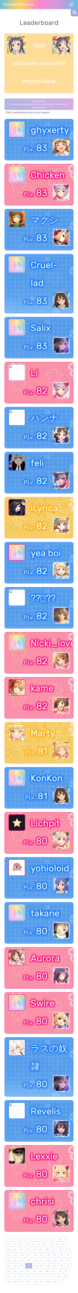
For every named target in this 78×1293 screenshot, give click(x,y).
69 (53, 1271)
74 (21, 1276)
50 (61, 1260)
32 (8, 1255)
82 (8, 1282)
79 (52, 1276)
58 (48, 1265)
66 (34, 1271)
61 (68, 1265)
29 (53, 1249)
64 (21, 1271)
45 (28, 1260)
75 (27, 1276)
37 (41, 1255)
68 (47, 1271)
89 (55, 1282)
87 (41, 1282)
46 (35, 1260)
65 (28, 1271)
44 (21, 1260)
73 (14, 1276)
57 (41, 1265)
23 (15, 1249)
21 (63, 1244)
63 (15, 1271)
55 (28, 1265)
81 (65, 1276)
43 (15, 1260)
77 (40, 1276)
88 (48, 1282)
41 (68, 1255)
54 (21, 1265)
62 (8, 1271)
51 (68, 1260)
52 (8, 1265)
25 (28, 1249)
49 (55, 1260)
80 (58, 1276)
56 (35, 1265)
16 (33, 1244)
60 (61, 1265)
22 (8, 1249)
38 (48, 1255)
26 (34, 1249)
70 (60, 1271)
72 (8, 1276)
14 (20, 1244)
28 (47, 1249)
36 (35, 1255)
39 (55, 1255)
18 (45, 1244)
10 (60, 1239)
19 (51, 1244)
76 (33, 1276)
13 (14, 1244)
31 (66, 1249)
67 (41, 1271)
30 (60, 1249)
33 (15, 1255)
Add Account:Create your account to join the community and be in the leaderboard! (39, 104)
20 (57, 1244)
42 (8, 1260)
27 (41, 1249)
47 (41, 1260)
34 (21, 1255)
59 (55, 1265)
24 (21, 1249)
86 (35, 1282)
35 (28, 1255)
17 (39, 1244)
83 (15, 1282)
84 (21, 1282)
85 (28, 1282)
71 (66, 1271)
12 (8, 1244)
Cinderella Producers (18, 4)
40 (61, 1255)
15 (27, 1244)
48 (48, 1260)
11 (66, 1239)
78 (46, 1276)
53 (15, 1265)
